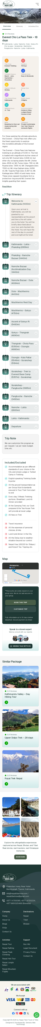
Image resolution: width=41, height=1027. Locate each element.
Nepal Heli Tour (9, 958)
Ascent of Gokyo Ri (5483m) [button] (20, 323)
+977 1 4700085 (13, 900)
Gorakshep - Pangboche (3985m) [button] (21, 386)
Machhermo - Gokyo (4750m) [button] (21, 312)
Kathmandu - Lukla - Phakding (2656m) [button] (21, 245)
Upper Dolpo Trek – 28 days (19, 737)
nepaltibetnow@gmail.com (17, 896)
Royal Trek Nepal (13, 778)
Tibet (25, 920)
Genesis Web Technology (25, 1023)
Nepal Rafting (8, 948)
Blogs (4, 924)
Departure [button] (16, 426)
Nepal (26, 916)
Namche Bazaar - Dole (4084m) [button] (22, 281)
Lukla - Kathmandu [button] (20, 418)
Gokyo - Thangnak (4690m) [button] (20, 334)
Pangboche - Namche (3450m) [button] (21, 397)
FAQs (4, 928)
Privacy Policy (29, 952)
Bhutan (26, 924)
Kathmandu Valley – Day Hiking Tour (17, 695)
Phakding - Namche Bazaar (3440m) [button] (20, 256)
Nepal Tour (7, 944)
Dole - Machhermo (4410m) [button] (20, 293)
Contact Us (7, 931)
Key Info (26, 944)
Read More (7, 187)
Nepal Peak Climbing (7, 953)
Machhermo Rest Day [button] (21, 302)
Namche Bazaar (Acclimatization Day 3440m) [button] (21, 269)
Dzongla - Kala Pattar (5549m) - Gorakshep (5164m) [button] (21, 360)
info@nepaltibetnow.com (16, 893)
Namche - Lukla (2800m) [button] (18, 409)
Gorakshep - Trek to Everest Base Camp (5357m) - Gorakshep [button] (21, 374)
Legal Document (30, 948)
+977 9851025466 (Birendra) (18, 903)
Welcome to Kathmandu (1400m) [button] (21, 202)
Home (4, 916)
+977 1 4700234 (28, 900)
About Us (6, 920)
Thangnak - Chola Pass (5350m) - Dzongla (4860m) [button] (22, 346)
